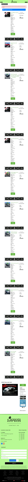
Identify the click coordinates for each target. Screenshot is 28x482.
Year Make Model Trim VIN (22, 403)
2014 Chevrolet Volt (14, 107)
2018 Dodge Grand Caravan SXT (14, 173)
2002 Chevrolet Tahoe (14, 43)
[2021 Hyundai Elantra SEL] (7, 353)
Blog (11, 473)
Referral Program (11, 470)
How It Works (17, 472)
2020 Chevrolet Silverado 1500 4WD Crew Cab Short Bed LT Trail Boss (15, 76)
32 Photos (7, 78)
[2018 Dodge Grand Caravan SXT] (7, 174)
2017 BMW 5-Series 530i (14, 13)
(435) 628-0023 (5, 435)
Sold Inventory (23, 471)
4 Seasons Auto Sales (18, 477)
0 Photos (7, 16)
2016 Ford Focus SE (14, 263)
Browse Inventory (11, 474)
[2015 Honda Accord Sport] (7, 291)
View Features (21, 39)
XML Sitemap (23, 473)
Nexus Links (23, 474)
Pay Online (23, 470)
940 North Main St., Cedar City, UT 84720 (8, 439)
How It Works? (5, 472)
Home (5, 470)
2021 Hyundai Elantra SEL (13, 352)
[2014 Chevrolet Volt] (7, 109)
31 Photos (7, 324)
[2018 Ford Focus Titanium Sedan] (7, 233)
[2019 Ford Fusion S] (7, 204)
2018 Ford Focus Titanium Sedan (14, 232)
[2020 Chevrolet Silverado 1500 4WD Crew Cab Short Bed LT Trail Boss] (7, 76)
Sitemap (23, 472)
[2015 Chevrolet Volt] (7, 140)
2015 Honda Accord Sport (14, 290)
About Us (5, 471)
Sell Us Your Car (11, 472)
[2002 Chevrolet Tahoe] (7, 44)
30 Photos (7, 176)
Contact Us (14, 463)
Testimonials (11, 471)
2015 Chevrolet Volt (14, 138)
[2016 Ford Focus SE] (7, 265)
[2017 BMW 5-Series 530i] (7, 14)
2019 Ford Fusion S (14, 202)
